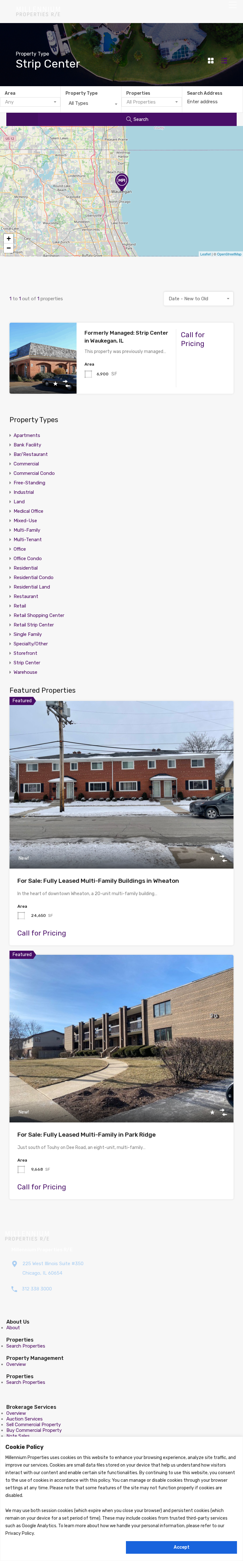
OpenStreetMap (229, 253)
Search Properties (25, 1346)
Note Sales (18, 1436)
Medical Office (28, 511)
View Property (43, 379)
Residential (26, 568)
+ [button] (9, 238)
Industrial (24, 492)
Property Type (81, 93)
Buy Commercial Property (34, 1430)
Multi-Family (27, 530)
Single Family (28, 634)
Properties (138, 93)
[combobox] (30, 102)
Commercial (26, 464)
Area (10, 93)
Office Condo (28, 558)
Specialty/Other (31, 644)
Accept (182, 1547)
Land (19, 502)
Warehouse (25, 672)
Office (20, 549)
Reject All (64, 1547)
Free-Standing (29, 483)
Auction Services (24, 1419)
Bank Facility (27, 445)
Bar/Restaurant (31, 454)
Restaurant (26, 596)
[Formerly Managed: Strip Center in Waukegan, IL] (121, 182)
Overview (16, 1364)
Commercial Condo (34, 473)
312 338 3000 (37, 1289)
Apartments (27, 435)
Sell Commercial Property (33, 1424)
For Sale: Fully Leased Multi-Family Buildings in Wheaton (98, 880)
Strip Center (27, 663)
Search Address (204, 93)
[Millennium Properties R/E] (38, 14)
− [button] (9, 248)
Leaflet (205, 253)
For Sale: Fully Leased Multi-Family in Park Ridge (86, 1134)
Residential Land (32, 587)
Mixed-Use (25, 520)
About (13, 1328)
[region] (121, 1499)
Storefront (25, 653)
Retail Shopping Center (39, 615)
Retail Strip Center (34, 625)
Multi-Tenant (28, 539)
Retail (20, 606)
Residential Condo (33, 577)
